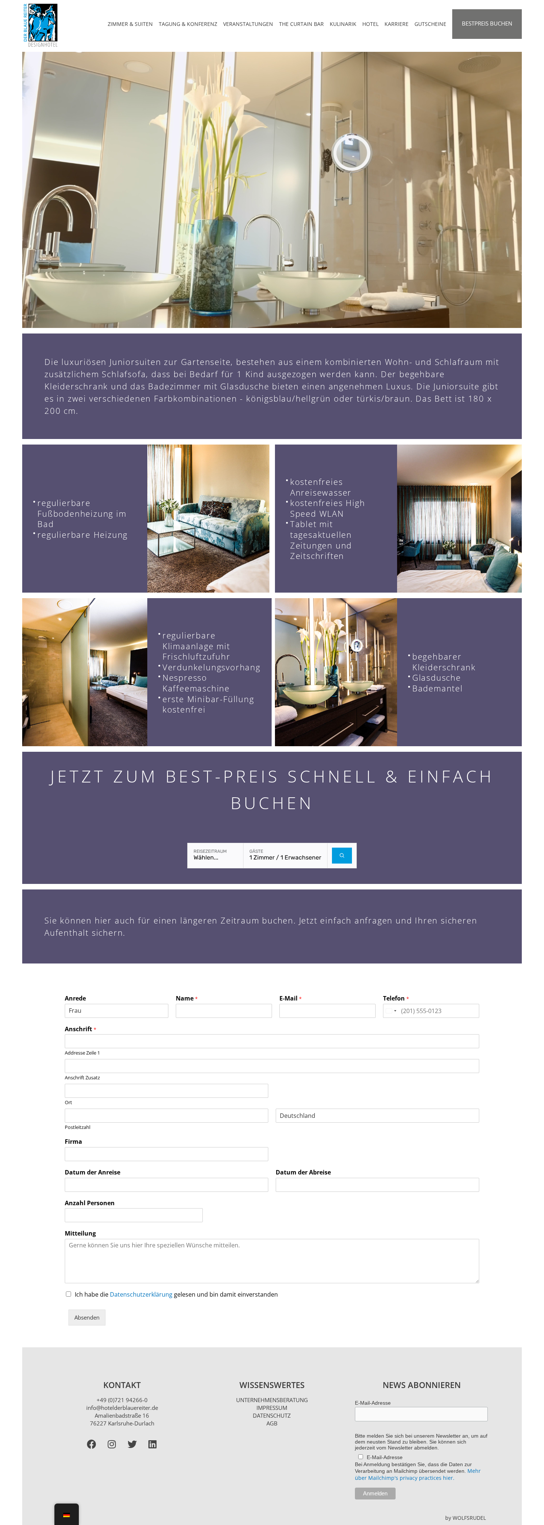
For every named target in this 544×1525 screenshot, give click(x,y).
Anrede (75, 998)
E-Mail (290, 998)
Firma (73, 1142)
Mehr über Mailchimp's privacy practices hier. (418, 1474)
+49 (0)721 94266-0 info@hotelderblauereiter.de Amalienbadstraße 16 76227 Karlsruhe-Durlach (122, 1411)
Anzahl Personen (90, 1203)
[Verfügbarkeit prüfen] (342, 856)
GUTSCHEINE (430, 23)
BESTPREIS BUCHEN (487, 23)
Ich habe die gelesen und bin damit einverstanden (176, 1294)
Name (187, 998)
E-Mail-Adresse (373, 1403)
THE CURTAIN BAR (301, 23)
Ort (68, 1102)
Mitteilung (80, 1233)
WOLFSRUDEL (469, 1517)
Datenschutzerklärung (141, 1294)
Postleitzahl (77, 1127)
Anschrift (80, 1029)
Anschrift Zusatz (82, 1078)
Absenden (87, 1317)
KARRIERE (397, 23)
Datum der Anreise (92, 1172)
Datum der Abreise (303, 1172)
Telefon (396, 998)
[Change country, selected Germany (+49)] (391, 1011)
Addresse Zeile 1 (82, 1053)
